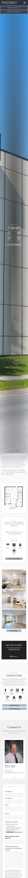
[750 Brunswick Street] (14, 824)
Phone (7, 813)
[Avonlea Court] (14, 826)
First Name (8, 791)
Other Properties (14, 708)
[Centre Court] (14, 832)
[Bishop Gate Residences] (14, 829)
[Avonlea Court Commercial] (14, 827)
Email (7, 805)
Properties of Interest (12, 822)
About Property (14, 705)
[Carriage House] (14, 830)
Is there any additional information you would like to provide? (13, 848)
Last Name (8, 798)
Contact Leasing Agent (14, 244)
